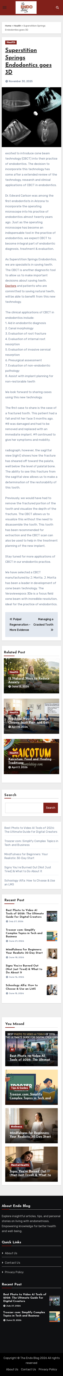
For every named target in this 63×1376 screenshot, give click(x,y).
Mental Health (20, 1165)
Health (17, 25)
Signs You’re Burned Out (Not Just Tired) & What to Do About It (24, 969)
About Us (11, 1253)
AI (12, 1049)
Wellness (16, 1126)
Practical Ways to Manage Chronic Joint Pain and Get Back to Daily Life (28, 722)
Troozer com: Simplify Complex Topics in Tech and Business (24, 933)
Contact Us (12, 1262)
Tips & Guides (19, 1088)
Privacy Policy (14, 1272)
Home (8, 25)
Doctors (10, 286)
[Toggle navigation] (4, 7)
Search (10, 795)
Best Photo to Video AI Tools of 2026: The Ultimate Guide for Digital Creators (25, 913)
